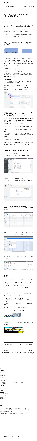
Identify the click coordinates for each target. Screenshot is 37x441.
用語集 (21, 6)
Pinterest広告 (2, 387)
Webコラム (31, 344)
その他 (1, 398)
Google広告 (26, 344)
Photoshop (2, 385)
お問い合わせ (32, 6)
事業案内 (12, 6)
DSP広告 (1, 372)
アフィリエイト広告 (4, 395)
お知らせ (1, 396)
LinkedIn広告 (2, 380)
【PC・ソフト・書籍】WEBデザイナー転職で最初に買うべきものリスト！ (14, 408)
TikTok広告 (2, 390)
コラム (16, 6)
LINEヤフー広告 (3, 378)
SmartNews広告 (3, 388)
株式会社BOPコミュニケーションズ (11, 3)
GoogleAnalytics (3, 373)
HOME (7, 6)
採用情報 (26, 6)
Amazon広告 (2, 370)
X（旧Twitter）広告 (4, 393)
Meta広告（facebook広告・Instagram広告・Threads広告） (12, 382)
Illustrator (2, 377)
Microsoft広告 (3, 383)
